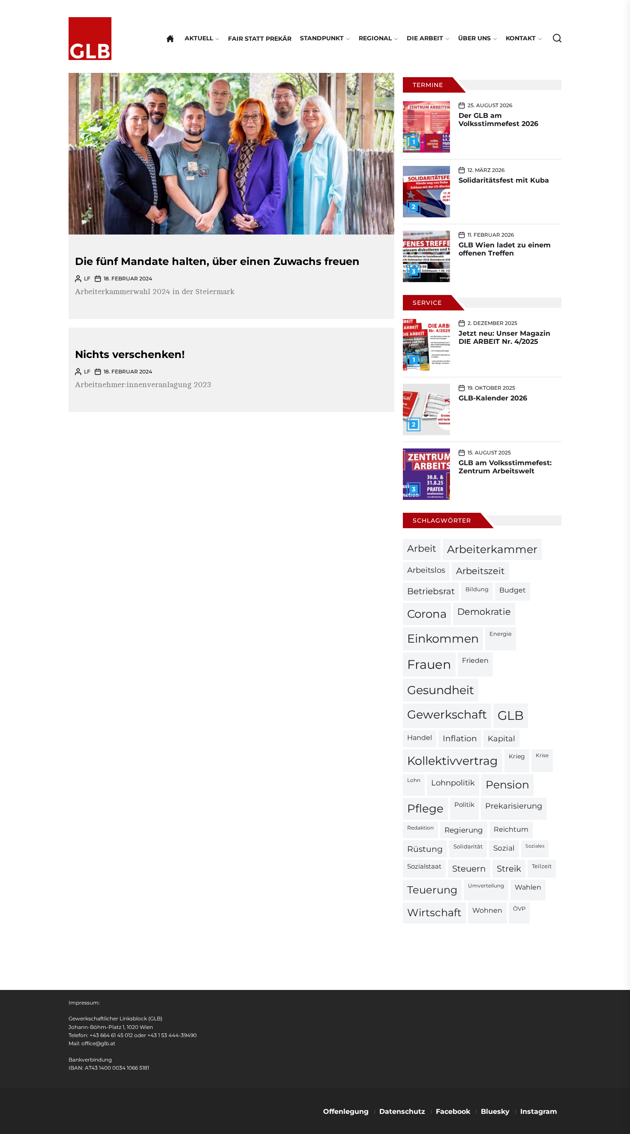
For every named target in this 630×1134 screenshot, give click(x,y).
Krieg (517, 756)
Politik (464, 805)
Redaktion (420, 828)
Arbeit (421, 548)
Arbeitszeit (480, 570)
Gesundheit (440, 690)
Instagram (538, 1111)
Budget (512, 590)
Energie (500, 633)
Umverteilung (486, 886)
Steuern (469, 868)
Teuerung (432, 890)
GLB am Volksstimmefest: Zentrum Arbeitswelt (505, 467)
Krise (542, 755)
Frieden (475, 660)
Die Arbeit (425, 38)
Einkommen (443, 638)
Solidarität (468, 846)
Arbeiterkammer (492, 549)
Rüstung (425, 849)
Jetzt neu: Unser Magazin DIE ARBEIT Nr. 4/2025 (504, 337)
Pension (507, 784)
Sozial (504, 848)
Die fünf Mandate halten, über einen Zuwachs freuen (217, 261)
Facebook (453, 1111)
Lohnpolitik (453, 783)
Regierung (463, 829)
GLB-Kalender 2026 (493, 398)
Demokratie (484, 611)
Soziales (534, 846)
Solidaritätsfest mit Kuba (504, 180)
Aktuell (199, 38)
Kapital (501, 738)
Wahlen (528, 887)
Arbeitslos (426, 570)
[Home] (170, 38)
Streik (509, 868)
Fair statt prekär (259, 38)
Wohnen (487, 910)
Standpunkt (322, 38)
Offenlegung (346, 1111)
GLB (511, 715)
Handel (419, 738)
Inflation (460, 738)
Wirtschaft (434, 912)
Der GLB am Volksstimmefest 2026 (498, 119)
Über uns (474, 38)
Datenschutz (402, 1111)
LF (87, 278)
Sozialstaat (424, 866)
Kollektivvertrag (452, 761)
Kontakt (521, 38)
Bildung (477, 589)
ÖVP (519, 908)
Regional (375, 38)
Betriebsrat (431, 591)
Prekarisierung (513, 805)
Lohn (413, 780)
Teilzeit (542, 866)
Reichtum (511, 829)
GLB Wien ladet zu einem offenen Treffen (505, 249)
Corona (427, 614)
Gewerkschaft (447, 714)
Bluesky (495, 1111)
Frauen (429, 664)
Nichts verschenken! (130, 354)
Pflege (425, 808)
